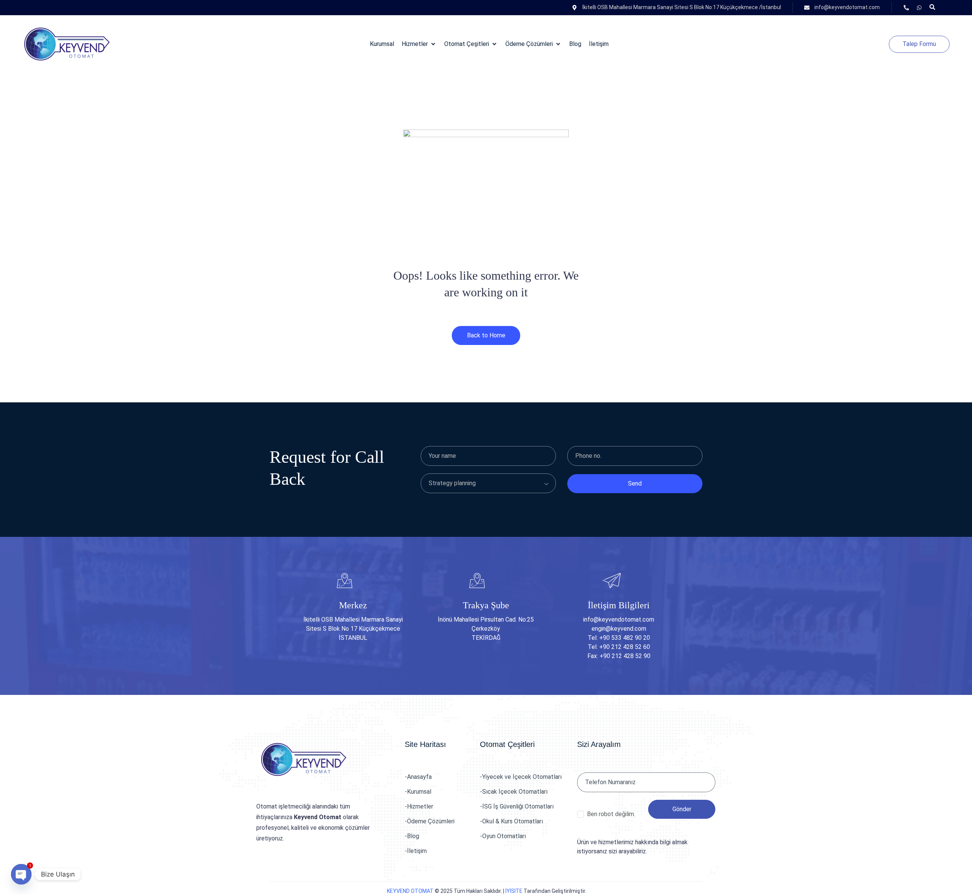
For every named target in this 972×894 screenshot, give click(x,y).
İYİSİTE (513, 891)
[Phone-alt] (906, 7)
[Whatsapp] (919, 7)
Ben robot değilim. (611, 814)
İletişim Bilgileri (619, 605)
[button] (419, 44)
